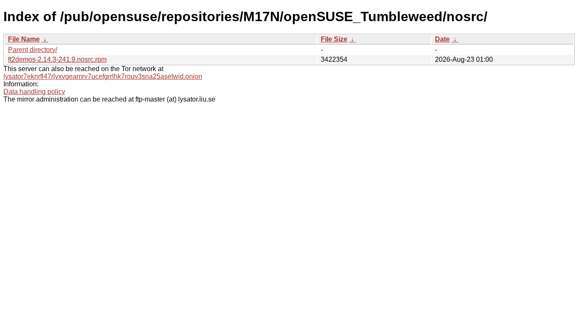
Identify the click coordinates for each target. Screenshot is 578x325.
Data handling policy (34, 91)
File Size (334, 39)
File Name (24, 39)
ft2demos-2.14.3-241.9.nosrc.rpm (57, 59)
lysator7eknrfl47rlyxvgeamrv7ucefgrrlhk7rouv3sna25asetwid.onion (102, 76)
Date (442, 39)
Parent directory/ (32, 49)
